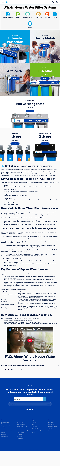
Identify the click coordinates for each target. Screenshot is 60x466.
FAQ (33, 424)
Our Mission (19, 434)
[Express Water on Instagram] (27, 409)
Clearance (3, 434)
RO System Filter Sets (6, 426)
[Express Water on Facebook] (30, 409)
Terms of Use (51, 424)
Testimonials (19, 436)
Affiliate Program (52, 430)
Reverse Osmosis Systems (5, 423)
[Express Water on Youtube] (33, 409)
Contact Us (34, 422)
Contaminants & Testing (22, 430)
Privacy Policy (51, 422)
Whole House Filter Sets (6, 430)
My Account (35, 428)
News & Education (21, 432)
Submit (48, 404)
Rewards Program (21, 424)
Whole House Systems (6, 428)
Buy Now (15, 49)
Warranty (50, 428)
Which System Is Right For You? (22, 427)
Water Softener (4, 436)
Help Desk (34, 426)
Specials (3, 432)
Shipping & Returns (52, 426)
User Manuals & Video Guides (37, 431)
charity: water (20, 438)
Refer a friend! (20, 422)
